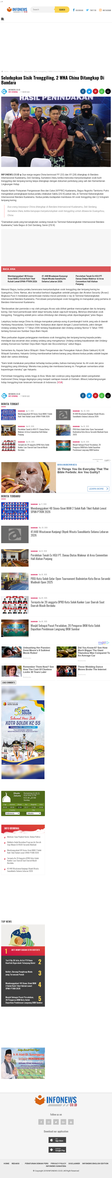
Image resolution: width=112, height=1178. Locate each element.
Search (62, 9)
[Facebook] (41, 1122)
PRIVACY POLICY (58, 1163)
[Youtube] (71, 1122)
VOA (60, 382)
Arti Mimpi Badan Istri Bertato (25, 949)
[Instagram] (48, 1122)
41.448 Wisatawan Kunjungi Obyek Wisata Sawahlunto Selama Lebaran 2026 (55, 279)
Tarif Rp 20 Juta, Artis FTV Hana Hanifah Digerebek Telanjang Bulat (20, 961)
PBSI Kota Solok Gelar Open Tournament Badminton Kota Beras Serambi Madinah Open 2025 (90, 432)
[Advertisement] (56, 46)
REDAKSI (15, 1163)
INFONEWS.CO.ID (55, 1171)
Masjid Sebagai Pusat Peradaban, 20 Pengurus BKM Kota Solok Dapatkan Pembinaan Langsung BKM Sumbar (87, 447)
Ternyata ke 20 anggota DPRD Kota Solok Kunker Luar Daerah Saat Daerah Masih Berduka (33, 447)
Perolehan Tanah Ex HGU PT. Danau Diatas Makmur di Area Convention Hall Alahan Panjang (33, 432)
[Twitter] (56, 1122)
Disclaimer (74, 1163)
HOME (6, 1163)
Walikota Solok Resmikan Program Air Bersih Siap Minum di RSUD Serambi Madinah (24, 843)
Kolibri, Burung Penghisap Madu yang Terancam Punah (19, 973)
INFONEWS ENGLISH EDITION (95, 1163)
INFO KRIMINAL (13, 92)
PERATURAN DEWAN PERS (36, 1163)
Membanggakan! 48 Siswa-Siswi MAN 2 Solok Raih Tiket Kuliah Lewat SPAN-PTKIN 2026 (22, 279)
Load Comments (8, 682)
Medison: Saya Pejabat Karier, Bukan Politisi (23, 837)
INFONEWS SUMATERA (56, 1166)
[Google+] (63, 1122)
